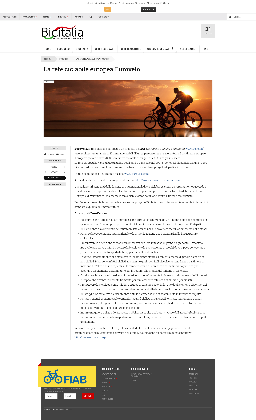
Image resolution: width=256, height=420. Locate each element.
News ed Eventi (9, 17)
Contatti (79, 17)
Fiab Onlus (49, 409)
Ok (107, 9)
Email (62, 154)
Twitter (193, 378)
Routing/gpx (103, 17)
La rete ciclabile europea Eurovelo (92, 69)
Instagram (194, 393)
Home (47, 48)
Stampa (51, 154)
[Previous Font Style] (45, 172)
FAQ (90, 17)
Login (133, 380)
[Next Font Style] (64, 172)
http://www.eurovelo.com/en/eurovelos (159, 180)
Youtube (193, 390)
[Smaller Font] (45, 167)
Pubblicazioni (29, 17)
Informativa (148, 9)
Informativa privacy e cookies (141, 375)
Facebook (193, 374)
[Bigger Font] (64, 167)
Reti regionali (104, 48)
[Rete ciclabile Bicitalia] (62, 32)
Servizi (46, 17)
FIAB (205, 48)
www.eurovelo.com (136, 174)
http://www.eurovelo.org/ (90, 337)
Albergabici (188, 48)
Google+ (193, 382)
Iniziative (62, 17)
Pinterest (193, 386)
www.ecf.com (194, 148)
